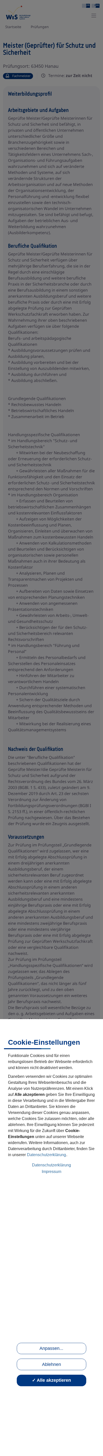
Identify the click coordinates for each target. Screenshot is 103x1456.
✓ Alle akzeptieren (51, 1380)
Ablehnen (51, 1364)
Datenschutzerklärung (46, 1155)
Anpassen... (51, 1348)
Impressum (51, 1171)
